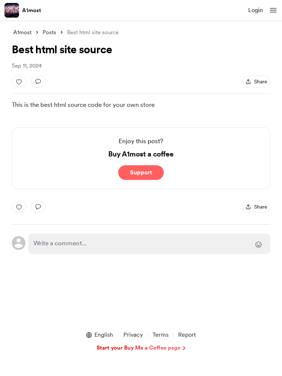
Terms (160, 334)
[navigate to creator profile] (11, 10)
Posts (49, 32)
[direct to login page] (149, 244)
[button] (273, 10)
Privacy (133, 334)
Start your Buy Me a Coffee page (138, 347)
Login (255, 10)
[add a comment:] (38, 81)
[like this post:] (19, 81)
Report (187, 334)
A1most (31, 10)
